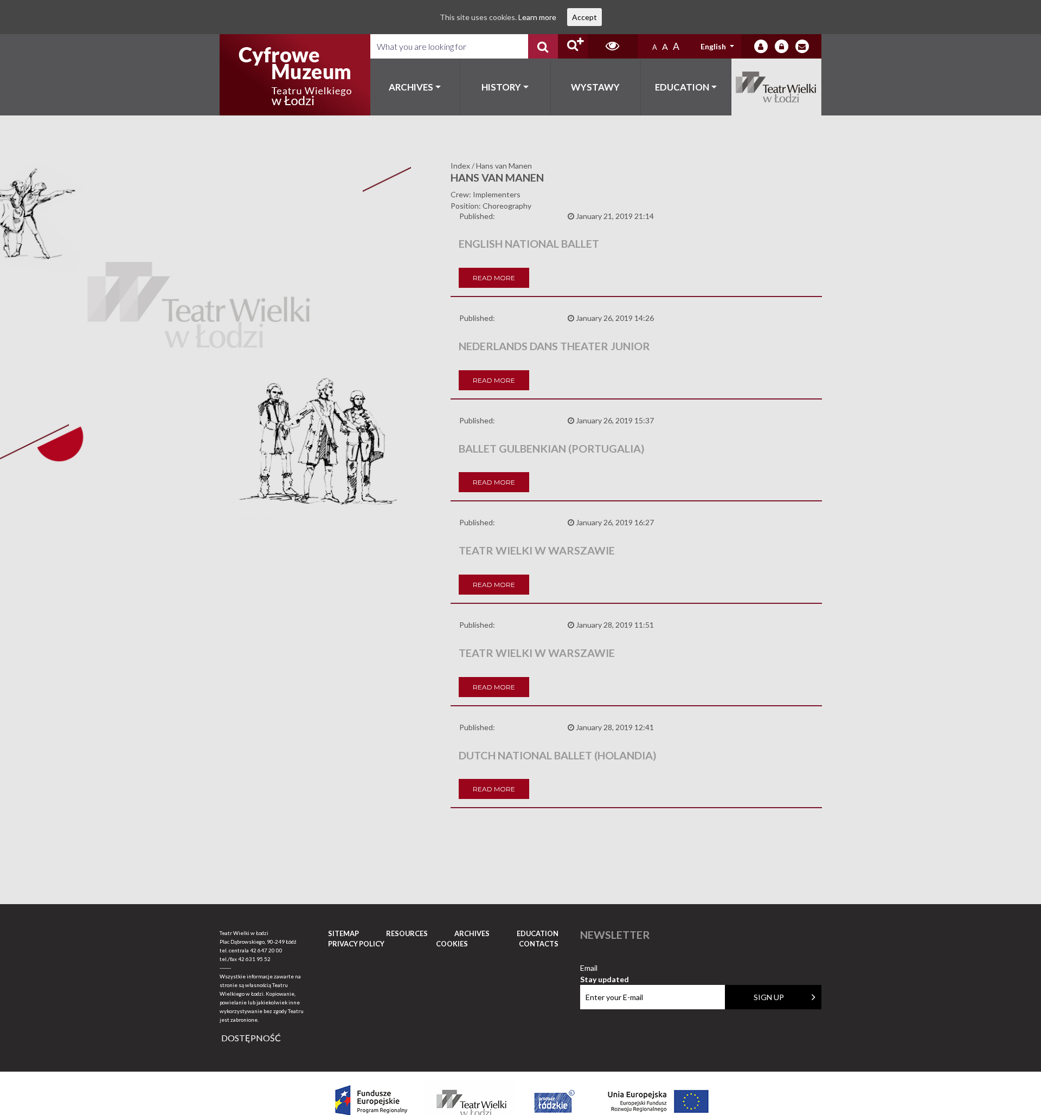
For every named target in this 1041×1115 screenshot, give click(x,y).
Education (682, 87)
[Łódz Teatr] (295, 74)
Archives (411, 87)
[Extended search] (573, 46)
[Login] (761, 46)
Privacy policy (356, 943)
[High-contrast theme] (613, 46)
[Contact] (802, 46)
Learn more (537, 17)
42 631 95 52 (254, 959)
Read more (494, 278)
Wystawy (595, 87)
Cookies (452, 943)
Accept (584, 17)
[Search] (543, 46)
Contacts (538, 943)
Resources (407, 933)
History (501, 87)
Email (604, 968)
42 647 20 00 (266, 950)
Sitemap (343, 933)
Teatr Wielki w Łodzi (776, 87)
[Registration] (781, 46)
